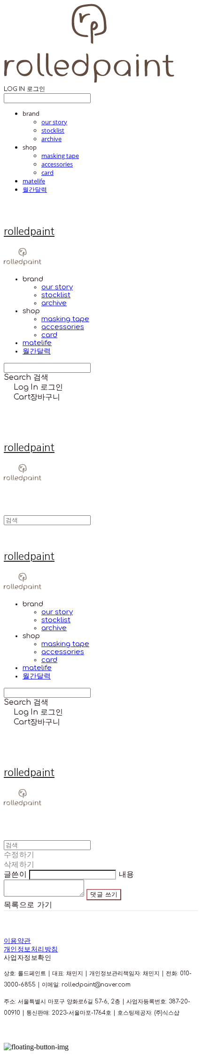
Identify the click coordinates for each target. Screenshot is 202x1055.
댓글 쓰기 (103, 894)
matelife (34, 181)
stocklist (52, 130)
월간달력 (35, 189)
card (47, 172)
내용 (126, 874)
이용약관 (17, 940)
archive (51, 139)
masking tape (60, 155)
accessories (57, 164)
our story (54, 122)
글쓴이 (15, 874)
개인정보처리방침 (31, 949)
